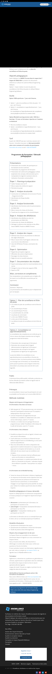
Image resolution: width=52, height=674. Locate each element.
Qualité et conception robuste (13, 636)
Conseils (7, 644)
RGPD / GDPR (15, 664)
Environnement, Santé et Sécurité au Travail (17, 634)
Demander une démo (44, 4)
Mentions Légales (26, 664)
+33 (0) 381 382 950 (26, 653)
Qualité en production (11, 638)
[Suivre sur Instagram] (40, 673)
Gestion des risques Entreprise (14, 632)
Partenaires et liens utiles (39, 664)
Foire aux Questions (33, 577)
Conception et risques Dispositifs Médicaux (17, 640)
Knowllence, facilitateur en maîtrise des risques (26, 668)
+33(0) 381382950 (31, 147)
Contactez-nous (26, 657)
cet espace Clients (32, 550)
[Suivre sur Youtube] (46, 673)
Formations (8, 642)
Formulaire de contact (15, 147)
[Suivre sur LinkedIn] (43, 673)
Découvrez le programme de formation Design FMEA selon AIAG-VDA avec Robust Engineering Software (24, 590)
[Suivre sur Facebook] (37, 673)
